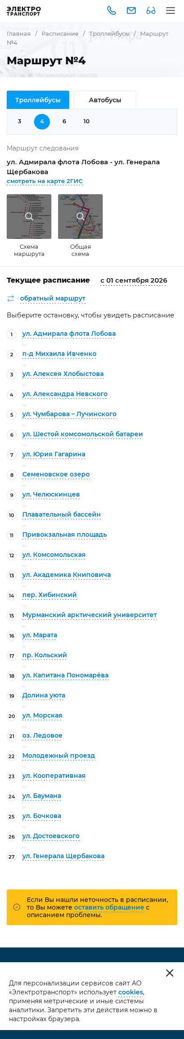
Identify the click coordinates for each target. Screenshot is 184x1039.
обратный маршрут (52, 298)
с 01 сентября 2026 (133, 280)
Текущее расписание (48, 280)
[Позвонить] (111, 11)
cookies (130, 992)
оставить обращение (109, 907)
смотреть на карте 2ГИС (45, 180)
